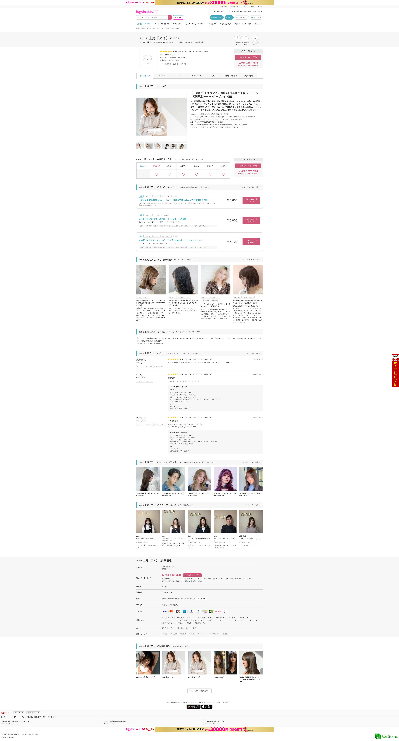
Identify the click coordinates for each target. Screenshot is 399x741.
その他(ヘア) (211, 620)
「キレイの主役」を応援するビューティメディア (16, 721)
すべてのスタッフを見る (253, 505)
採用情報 (35, 734)
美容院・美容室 (140, 28)
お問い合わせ (201, 702)
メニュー (162, 76)
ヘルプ (228, 11)
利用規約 (184, 702)
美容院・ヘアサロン (144, 24)
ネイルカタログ (225, 24)
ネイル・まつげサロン (162, 24)
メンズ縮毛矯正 (167, 623)
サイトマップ (192, 702)
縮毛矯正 (232, 617)
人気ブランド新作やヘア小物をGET (115, 721)
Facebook (225, 702)
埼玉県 (149, 28)
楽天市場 (259, 6)
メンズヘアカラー (239, 620)
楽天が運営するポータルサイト (214, 721)
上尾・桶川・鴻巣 (158, 28)
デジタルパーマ (221, 617)
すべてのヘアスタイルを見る (251, 462)
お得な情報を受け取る (239, 11)
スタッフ (214, 76)
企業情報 (3, 734)
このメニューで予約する (251, 200)
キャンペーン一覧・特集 (242, 24)
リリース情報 (216, 702)
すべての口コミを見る (253, 353)
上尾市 (171, 628)
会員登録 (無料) (216, 17)
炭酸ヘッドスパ (198, 620)
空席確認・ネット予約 (248, 57)
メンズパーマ (252, 620)
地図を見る (202, 598)
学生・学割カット (178, 617)
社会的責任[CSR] (25, 734)
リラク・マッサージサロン (195, 24)
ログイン (229, 17)
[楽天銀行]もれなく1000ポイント (228, 6)
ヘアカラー (201, 617)
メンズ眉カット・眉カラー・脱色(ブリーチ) (190, 623)
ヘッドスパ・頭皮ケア (182, 620)
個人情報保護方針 (13, 734)
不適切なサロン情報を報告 (199, 691)
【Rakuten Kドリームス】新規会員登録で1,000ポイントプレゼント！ (35, 717)
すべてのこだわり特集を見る (251, 259)
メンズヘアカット (224, 620)
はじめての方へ (219, 11)
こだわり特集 (248, 76)
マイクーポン (242, 17)
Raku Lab (258, 24)
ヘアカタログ (212, 24)
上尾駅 (167, 28)
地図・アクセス (231, 76)
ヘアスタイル (197, 76)
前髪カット (191, 617)
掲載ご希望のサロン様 (255, 11)
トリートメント (167, 620)
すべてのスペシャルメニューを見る (249, 187)
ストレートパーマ (244, 617)
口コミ (179, 76)
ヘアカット (165, 617)
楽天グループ (244, 6)
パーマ (210, 617)
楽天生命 (252, 6)
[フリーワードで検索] (170, 17)
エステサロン (177, 24)
